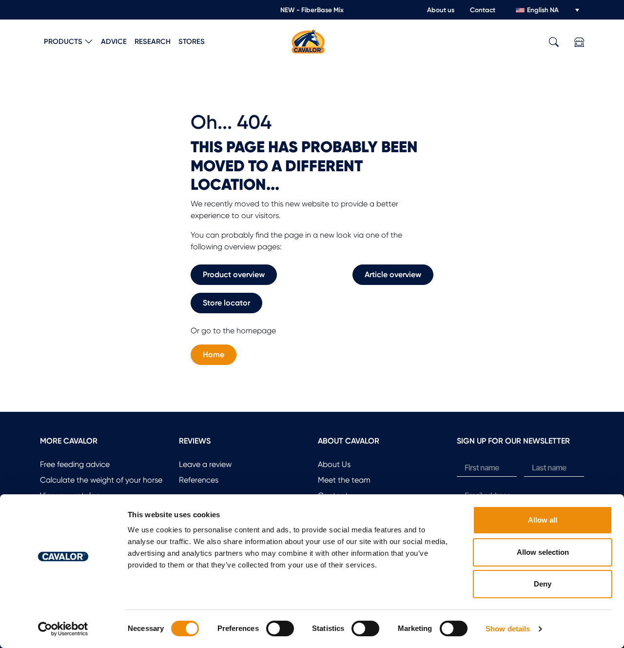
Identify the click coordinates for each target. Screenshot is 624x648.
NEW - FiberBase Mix (312, 10)
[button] (554, 42)
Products (63, 41)
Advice (114, 41)
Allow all (542, 520)
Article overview (393, 274)
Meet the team (344, 480)
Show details (508, 629)
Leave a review (205, 464)
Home (213, 354)
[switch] (280, 628)
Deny (542, 584)
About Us (334, 464)
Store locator (226, 302)
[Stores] (579, 42)
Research (153, 41)
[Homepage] (308, 41)
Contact (482, 10)
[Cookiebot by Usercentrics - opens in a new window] (63, 629)
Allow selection (543, 552)
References (198, 480)
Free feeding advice (75, 464)
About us (440, 10)
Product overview (234, 274)
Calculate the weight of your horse (101, 480)
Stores (191, 41)
